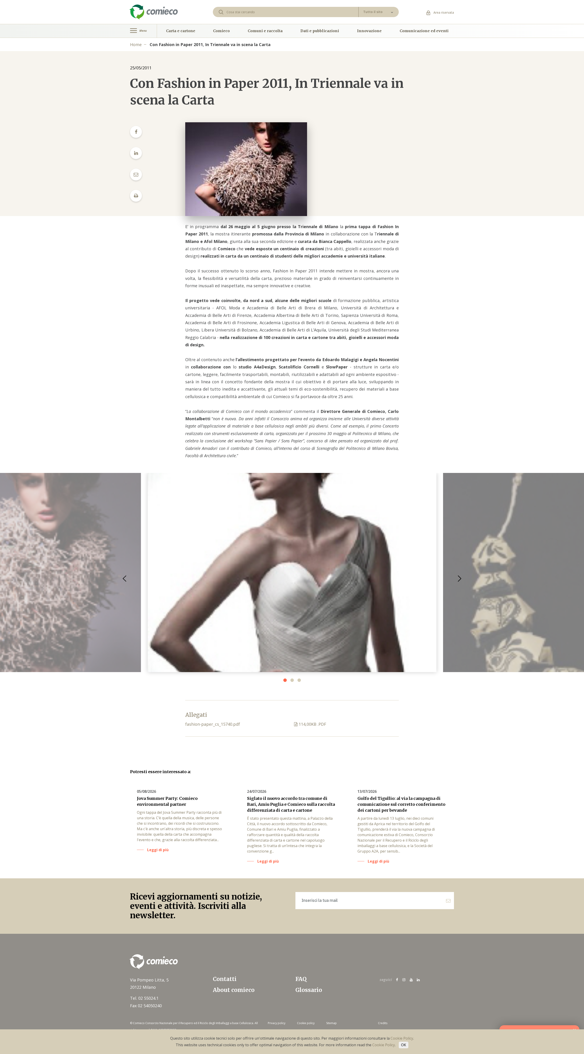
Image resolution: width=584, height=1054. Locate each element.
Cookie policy (306, 1023)
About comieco (234, 990)
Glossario (308, 990)
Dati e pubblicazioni (319, 31)
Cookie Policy (402, 1038)
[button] (459, 578)
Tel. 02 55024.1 (144, 998)
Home (136, 44)
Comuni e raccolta (265, 31)
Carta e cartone (180, 31)
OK (403, 1044)
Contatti (225, 979)
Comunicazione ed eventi (424, 31)
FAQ (301, 979)
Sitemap (331, 1023)
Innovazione (369, 31)
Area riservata (443, 12)
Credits (382, 1023)
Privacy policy (276, 1023)
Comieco (221, 31)
